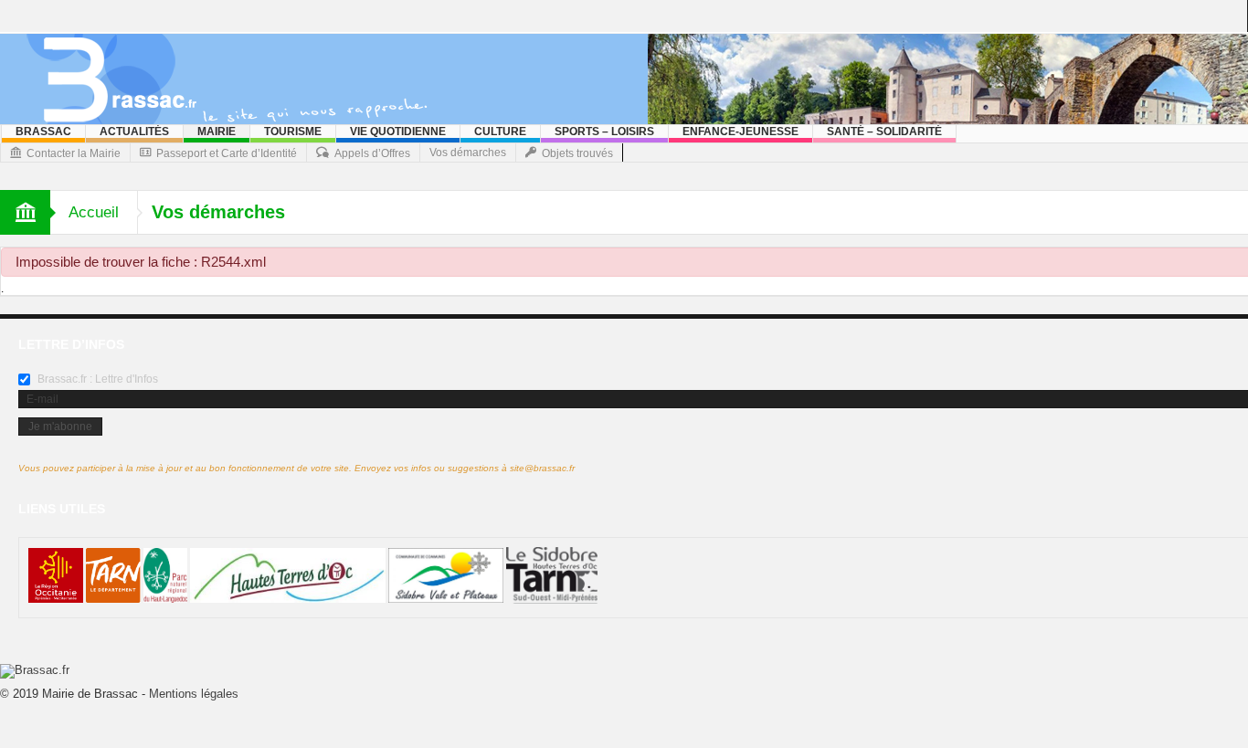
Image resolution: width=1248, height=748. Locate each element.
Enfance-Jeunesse (740, 131)
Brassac (43, 131)
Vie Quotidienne (398, 131)
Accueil (94, 212)
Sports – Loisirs (604, 131)
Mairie (216, 131)
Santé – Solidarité (884, 131)
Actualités (134, 131)
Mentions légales (193, 694)
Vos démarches (467, 152)
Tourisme (293, 131)
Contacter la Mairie (73, 153)
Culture (500, 131)
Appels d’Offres (372, 153)
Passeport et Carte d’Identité (226, 153)
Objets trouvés (577, 153)
